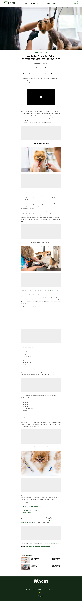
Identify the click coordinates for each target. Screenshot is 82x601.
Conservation (48, 3)
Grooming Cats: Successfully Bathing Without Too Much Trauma (35, 566)
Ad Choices (34, 589)
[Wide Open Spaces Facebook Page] (72, 3)
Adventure (27, 3)
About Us (28, 589)
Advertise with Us (42, 589)
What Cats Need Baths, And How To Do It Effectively (35, 559)
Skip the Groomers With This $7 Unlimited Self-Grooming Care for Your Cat (56, 559)
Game (38, 3)
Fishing (33, 3)
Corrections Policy (51, 589)
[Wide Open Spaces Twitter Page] (77, 3)
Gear (42, 3)
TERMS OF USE (41, 596)
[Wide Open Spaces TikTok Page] (75, 3)
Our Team (55, 3)
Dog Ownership (41, 52)
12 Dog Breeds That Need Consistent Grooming (38, 546)
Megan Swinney (38, 63)
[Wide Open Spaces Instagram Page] (74, 3)
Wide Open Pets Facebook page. (51, 543)
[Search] (77, 1)
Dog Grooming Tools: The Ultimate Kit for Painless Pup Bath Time (44, 290)
